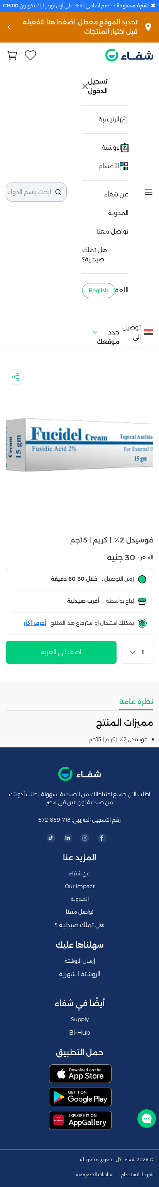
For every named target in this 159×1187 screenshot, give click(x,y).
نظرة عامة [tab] (136, 702)
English (98, 290)
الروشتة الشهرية (79, 974)
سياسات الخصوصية (94, 1174)
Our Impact (80, 886)
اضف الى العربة (61, 652)
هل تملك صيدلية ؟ (80, 925)
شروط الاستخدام (137, 1174)
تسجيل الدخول (98, 86)
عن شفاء (116, 194)
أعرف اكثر (35, 622)
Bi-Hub (79, 1032)
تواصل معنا (112, 231)
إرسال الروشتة (79, 960)
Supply (80, 1019)
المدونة (118, 213)
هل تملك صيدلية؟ (94, 254)
